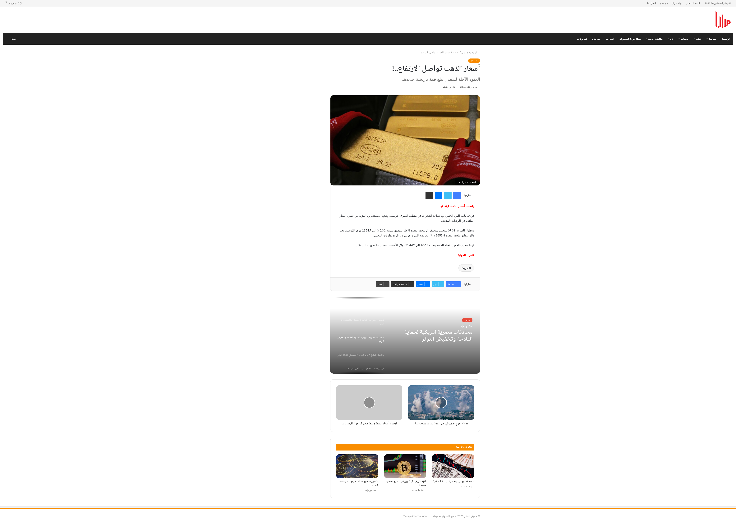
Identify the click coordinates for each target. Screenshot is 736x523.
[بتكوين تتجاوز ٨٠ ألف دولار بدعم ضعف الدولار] (357, 466)
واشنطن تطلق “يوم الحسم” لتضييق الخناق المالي (433, 336)
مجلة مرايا (677, 3)
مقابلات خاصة (655, 38)
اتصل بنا (651, 3)
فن (671, 38)
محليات (684, 38)
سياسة (712, 38)
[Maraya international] (683, 20)
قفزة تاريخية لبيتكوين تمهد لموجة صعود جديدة (406, 483)
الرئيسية (726, 38)
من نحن (664, 3)
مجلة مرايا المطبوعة (630, 38)
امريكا (465, 268)
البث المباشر (693, 3)
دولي (698, 38)
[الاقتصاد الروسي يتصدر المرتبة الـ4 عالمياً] (453, 466)
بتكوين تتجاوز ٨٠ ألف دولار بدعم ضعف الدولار (358, 483)
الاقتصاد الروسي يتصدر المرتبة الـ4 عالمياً (453, 481)
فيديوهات (582, 38)
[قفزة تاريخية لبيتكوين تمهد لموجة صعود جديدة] (405, 466)
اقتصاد (456, 52)
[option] (405, 335)
